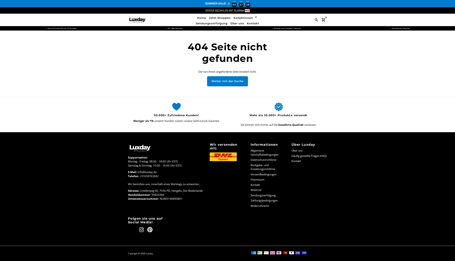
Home (201, 18)
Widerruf (256, 190)
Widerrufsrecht (260, 206)
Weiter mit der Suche (227, 81)
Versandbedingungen (264, 174)
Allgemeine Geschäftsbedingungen (265, 152)
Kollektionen (246, 17)
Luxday (149, 253)
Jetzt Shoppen (220, 18)
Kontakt (253, 23)
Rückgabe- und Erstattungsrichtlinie (263, 167)
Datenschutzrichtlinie (263, 160)
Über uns (237, 23)
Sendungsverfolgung (212, 23)
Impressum (257, 179)
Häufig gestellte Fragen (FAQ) (309, 156)
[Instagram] (141, 229)
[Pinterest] (149, 229)
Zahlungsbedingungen (264, 200)
